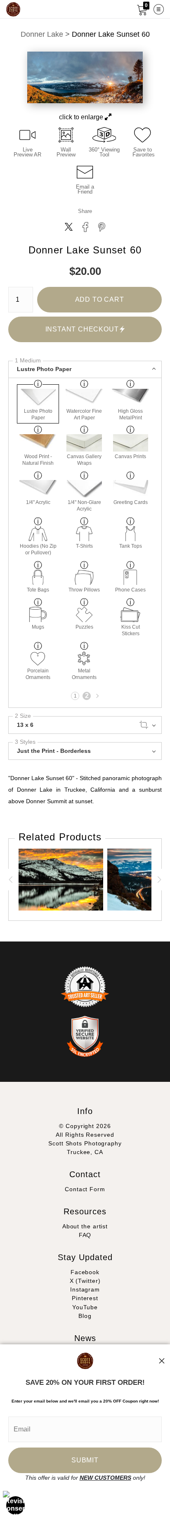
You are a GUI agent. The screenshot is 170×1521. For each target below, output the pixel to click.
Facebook (85, 1272)
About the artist (85, 1226)
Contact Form (85, 1189)
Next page (96, 696)
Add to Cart (99, 299)
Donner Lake (42, 34)
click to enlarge (82, 117)
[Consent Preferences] (15, 1505)
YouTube (85, 1307)
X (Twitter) (85, 1280)
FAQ (85, 1235)
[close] (162, 1361)
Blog (85, 1316)
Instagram (85, 1289)
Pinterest (85, 1298)
